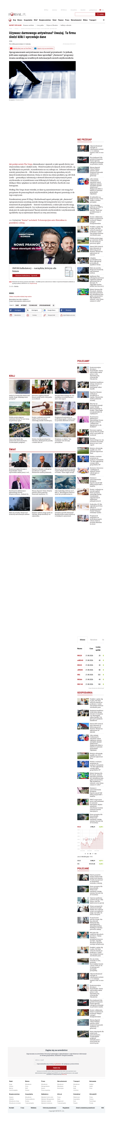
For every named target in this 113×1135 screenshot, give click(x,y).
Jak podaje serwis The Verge (20, 164)
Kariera (43, 1088)
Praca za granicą (45, 1090)
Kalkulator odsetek (46, 1101)
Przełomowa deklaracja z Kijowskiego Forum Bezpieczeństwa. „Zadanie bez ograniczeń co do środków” (19, 492)
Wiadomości (76, 1097)
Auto (74, 1101)
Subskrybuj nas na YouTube (22, 48)
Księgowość (60, 1101)
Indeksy (91, 1084)
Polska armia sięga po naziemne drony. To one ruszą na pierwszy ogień (19, 418)
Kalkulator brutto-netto (47, 1097)
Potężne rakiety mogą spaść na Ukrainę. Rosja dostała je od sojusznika (42, 514)
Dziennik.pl (76, 1094)
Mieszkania (60, 1086)
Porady (91, 1103)
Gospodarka (29, 1094)
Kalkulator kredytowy (46, 1103)
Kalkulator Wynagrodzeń (47, 1099)
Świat (11, 1081)
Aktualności (28, 1084)
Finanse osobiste (28, 25)
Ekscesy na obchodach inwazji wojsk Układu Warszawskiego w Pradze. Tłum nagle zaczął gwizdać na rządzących (65, 470)
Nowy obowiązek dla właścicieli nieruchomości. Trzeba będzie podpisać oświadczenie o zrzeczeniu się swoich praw (19, 440)
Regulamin (66, 1108)
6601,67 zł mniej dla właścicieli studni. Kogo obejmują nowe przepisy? (19, 397)
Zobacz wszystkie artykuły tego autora (20, 296)
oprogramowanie (44, 305)
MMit (10, 41)
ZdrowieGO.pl (74, 10)
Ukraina (11, 1086)
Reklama (33, 1108)
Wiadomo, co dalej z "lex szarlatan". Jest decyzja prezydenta (63, 440)
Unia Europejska (13, 1090)
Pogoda (75, 1103)
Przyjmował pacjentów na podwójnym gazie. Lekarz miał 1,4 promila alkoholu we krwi (65, 418)
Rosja (10, 1084)
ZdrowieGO (93, 1094)
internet (24, 305)
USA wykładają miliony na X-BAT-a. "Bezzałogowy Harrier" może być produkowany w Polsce (65, 492)
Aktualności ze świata (15, 1103)
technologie (33, 305)
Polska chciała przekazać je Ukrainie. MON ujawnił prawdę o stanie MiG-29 (42, 440)
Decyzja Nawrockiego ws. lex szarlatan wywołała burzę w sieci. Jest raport (64, 397)
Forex (90, 1088)
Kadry (58, 1099)
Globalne (11, 1099)
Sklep (102, 10)
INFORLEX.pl (64, 10)
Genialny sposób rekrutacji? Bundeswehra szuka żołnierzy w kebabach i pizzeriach (65, 514)
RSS (102, 1108)
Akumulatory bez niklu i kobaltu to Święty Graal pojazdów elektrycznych (20, 301)
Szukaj (101, 14)
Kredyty (27, 1101)
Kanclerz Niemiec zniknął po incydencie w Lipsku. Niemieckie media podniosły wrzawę (41, 470)
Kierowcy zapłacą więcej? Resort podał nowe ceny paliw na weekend (42, 397)
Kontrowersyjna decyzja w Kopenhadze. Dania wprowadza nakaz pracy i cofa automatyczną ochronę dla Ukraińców (19, 470)
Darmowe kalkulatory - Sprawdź (26, 275)
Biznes (27, 1081)
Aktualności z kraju (14, 1101)
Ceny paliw (40, 25)
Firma (26, 1086)
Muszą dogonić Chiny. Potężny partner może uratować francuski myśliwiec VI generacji (42, 492)
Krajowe (11, 1097)
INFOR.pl (46, 10)
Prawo (59, 1097)
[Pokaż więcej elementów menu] (103, 20)
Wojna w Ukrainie (52, 25)
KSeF (26, 1088)
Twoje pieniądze (29, 1103)
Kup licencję (33, 283)
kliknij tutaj (64, 1074)
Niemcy (11, 1088)
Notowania (92, 1081)
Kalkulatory (44, 1094)
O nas (22, 1108)
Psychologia (92, 1101)
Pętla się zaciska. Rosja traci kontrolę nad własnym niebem (19, 513)
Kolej (74, 1088)
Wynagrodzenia (45, 1086)
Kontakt (11, 1108)
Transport (76, 1081)
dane (17, 305)
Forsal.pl (16, 28)
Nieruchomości (62, 1081)
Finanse (27, 1090)
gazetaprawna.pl (93, 10)
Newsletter (83, 10)
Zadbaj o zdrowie (65, 25)
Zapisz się (56, 1068)
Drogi (74, 1086)
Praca (43, 1081)
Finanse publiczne (30, 1099)
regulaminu (57, 1064)
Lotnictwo (76, 1090)
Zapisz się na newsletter (45, 48)
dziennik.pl (54, 10)
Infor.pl (59, 1094)
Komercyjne (60, 1088)
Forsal (10, 28)
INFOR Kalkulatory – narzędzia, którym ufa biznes (34, 269)
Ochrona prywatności (49, 1108)
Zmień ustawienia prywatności (85, 1108)
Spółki (91, 1086)
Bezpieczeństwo (14, 1094)
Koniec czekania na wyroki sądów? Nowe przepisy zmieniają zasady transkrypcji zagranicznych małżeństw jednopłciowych (42, 418)
